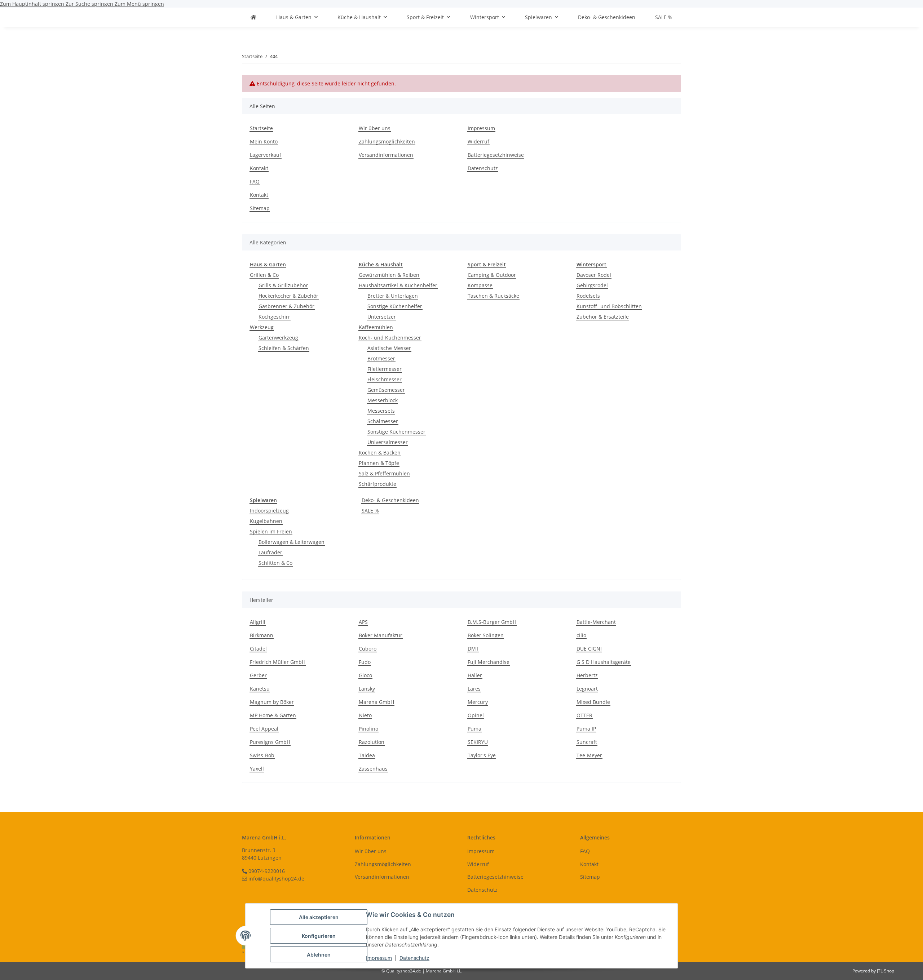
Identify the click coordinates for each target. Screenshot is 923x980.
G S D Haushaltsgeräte (604, 661)
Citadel (258, 648)
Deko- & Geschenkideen (390, 500)
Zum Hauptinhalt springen (33, 3)
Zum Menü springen (139, 3)
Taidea (367, 755)
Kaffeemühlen (376, 327)
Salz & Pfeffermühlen (384, 473)
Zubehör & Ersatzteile (603, 316)
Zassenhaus (373, 768)
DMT (473, 648)
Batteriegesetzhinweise (496, 154)
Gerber (258, 675)
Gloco (365, 675)
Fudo (365, 661)
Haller (475, 675)
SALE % (370, 510)
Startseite (261, 128)
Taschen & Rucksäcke (493, 295)
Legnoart (587, 688)
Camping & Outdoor (492, 274)
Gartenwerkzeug (278, 337)
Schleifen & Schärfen (284, 348)
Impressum (379, 958)
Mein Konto (264, 141)
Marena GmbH (376, 702)
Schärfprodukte (377, 483)
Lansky (367, 688)
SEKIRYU (478, 742)
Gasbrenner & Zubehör (286, 306)
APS (363, 621)
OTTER (584, 715)
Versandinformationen (386, 154)
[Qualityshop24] (253, 17)
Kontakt (259, 168)
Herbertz (587, 675)
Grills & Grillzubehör (283, 285)
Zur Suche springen (90, 3)
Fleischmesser (384, 379)
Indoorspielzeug (269, 510)
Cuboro (367, 648)
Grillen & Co (264, 274)
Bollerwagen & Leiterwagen (291, 541)
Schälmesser (382, 421)
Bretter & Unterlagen (392, 295)
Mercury (478, 702)
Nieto (365, 715)
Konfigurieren (319, 936)
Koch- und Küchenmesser (390, 337)
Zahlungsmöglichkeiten (387, 141)
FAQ (255, 181)
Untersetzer (381, 316)
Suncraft (587, 742)
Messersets (381, 410)
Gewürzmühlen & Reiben (389, 274)
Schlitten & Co (275, 562)
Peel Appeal (264, 728)
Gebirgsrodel (592, 285)
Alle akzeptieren (319, 917)
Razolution (371, 742)
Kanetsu (260, 688)
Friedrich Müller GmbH (277, 661)
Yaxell (257, 768)
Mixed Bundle (593, 702)
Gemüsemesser (386, 389)
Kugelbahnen (266, 521)
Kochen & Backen (380, 452)
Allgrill (257, 621)
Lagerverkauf (265, 154)
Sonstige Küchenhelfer (394, 306)
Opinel (476, 715)
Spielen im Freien (271, 531)
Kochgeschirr (274, 316)
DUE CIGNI (589, 648)
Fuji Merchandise (488, 661)
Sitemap (260, 208)
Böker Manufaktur (380, 635)
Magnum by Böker (272, 702)
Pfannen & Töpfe (379, 463)
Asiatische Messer (389, 348)
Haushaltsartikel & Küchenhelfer (398, 285)
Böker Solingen (486, 635)
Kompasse (480, 285)
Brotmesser (381, 358)
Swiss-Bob (262, 755)
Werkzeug (262, 327)
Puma (474, 728)
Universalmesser (387, 442)
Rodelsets (588, 295)
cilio (581, 635)
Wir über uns (374, 128)
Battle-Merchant (596, 621)
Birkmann (261, 635)
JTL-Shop (885, 971)
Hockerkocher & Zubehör (288, 295)
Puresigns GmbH (270, 742)
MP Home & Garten (273, 715)
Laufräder (270, 552)
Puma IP (586, 728)
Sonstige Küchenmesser (396, 431)
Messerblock (382, 400)
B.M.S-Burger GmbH (492, 621)
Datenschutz (414, 958)
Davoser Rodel (594, 274)
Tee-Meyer (589, 755)
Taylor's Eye (482, 755)
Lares (474, 688)
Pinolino (368, 728)
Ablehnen (319, 955)
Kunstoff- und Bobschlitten (609, 306)
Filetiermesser (384, 368)
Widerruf (478, 141)
